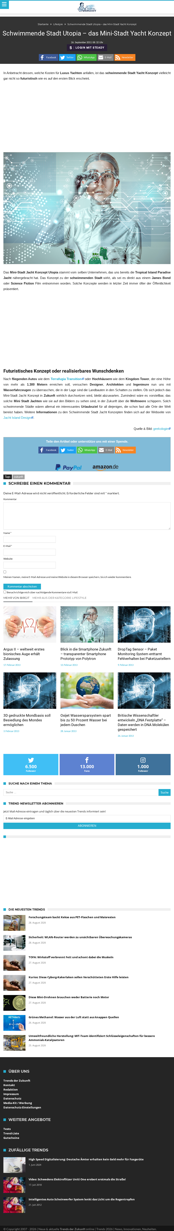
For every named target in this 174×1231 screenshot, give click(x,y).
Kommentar (10, 499)
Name (7, 533)
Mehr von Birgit (16, 597)
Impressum (11, 1094)
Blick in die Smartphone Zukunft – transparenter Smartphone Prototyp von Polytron (85, 654)
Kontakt (9, 1085)
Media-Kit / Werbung (17, 1103)
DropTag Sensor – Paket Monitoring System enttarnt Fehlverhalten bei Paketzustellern (144, 654)
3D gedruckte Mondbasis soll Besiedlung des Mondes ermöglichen (27, 720)
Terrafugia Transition (66, 379)
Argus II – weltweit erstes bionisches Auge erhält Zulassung (24, 654)
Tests (7, 1129)
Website (8, 558)
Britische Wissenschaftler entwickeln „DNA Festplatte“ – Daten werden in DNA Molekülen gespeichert (143, 722)
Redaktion (10, 1089)
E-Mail (7, 546)
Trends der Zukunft (16, 1080)
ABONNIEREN (87, 825)
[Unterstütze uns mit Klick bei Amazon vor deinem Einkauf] (105, 466)
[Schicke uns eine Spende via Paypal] (68, 466)
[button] (48, 57)
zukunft (18, 476)
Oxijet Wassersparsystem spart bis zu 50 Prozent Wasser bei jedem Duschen (85, 720)
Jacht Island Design (17, 417)
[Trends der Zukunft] (87, 7)
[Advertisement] (86, 116)
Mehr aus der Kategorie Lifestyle (59, 597)
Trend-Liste (11, 1133)
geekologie (160, 428)
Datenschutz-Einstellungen (22, 1107)
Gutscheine (11, 1138)
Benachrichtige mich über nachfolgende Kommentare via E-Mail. (42, 592)
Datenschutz (12, 1098)
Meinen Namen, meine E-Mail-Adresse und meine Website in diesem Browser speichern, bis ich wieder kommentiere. (67, 577)
